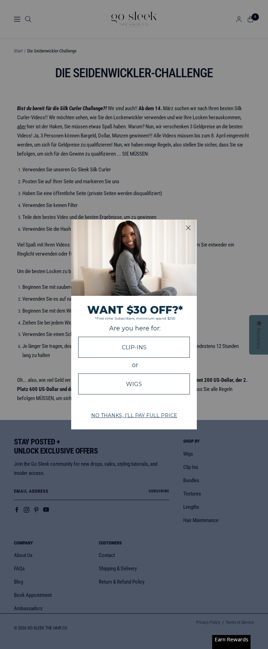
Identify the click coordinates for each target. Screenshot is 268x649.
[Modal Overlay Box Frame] (134, 324)
